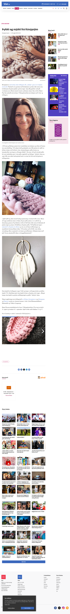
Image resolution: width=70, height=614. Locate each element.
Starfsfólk (20, 591)
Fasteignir (58, 579)
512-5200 (22, 582)
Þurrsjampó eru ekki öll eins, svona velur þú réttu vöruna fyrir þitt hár (23, 468)
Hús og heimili (5, 361)
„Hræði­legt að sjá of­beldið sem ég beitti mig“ (62, 66)
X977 (57, 589)
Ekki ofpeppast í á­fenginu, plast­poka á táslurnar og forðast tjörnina (8, 513)
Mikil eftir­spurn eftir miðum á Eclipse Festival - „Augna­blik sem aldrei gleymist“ (23, 528)
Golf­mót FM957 (20, 437)
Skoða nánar (7, 604)
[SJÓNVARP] (58, 8)
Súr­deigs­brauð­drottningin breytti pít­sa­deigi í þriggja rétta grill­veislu (38, 497)
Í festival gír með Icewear (8, 526)
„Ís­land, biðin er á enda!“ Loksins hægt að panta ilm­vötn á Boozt (8, 452)
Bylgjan (57, 586)
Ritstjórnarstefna (21, 587)
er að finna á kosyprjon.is (29, 299)
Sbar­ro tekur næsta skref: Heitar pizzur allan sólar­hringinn (8, 497)
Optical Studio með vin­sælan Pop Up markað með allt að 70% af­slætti (23, 513)
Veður (57, 584)
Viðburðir (58, 582)
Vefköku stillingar (11, 608)
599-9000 (5, 590)
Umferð (19, 593)
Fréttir (45, 577)
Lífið (45, 582)
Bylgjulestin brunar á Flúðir (38, 511)
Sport (45, 580)
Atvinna (58, 580)
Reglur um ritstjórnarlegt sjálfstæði (6, 583)
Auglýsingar (20, 584)
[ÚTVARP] (61, 8)
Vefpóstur (20, 594)
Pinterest (6, 301)
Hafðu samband (21, 586)
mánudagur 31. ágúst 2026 (49, 4)
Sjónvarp (46, 586)
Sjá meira (24, 561)
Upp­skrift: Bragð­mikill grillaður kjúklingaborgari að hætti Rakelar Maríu (38, 557)
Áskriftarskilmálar (21, 589)
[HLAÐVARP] (56, 8)
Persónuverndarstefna (6, 585)
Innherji (58, 577)
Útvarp (45, 587)
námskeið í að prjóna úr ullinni (10, 227)
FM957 (57, 587)
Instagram (42, 299)
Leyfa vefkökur (27, 608)
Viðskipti (46, 579)
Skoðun (45, 584)
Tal (57, 591)
